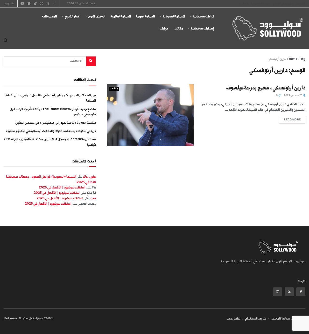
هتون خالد (89, 176)
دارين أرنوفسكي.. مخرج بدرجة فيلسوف (265, 87)
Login (8, 3)
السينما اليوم (96, 16)
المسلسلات (49, 16)
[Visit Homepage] (263, 28)
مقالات (178, 28)
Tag (303, 59)
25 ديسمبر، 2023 (293, 95)
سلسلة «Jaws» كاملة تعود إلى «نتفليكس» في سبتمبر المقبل (55, 123)
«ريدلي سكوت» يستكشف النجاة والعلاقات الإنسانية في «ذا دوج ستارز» (51, 131)
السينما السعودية (174, 16)
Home (293, 59)
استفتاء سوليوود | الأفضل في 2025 (62, 187)
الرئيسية (300, 3)
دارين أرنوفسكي (277, 59)
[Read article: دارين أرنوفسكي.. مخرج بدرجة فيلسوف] (150, 115)
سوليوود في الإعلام (283, 3)
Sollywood (11, 318)
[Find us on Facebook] (300, 291)
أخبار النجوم (72, 16)
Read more (290, 118)
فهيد (93, 198)
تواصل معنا (233, 318)
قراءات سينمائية (203, 16)
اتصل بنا (243, 3)
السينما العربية (145, 16)
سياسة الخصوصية (260, 3)
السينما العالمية (121, 16)
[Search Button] (6, 41)
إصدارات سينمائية (202, 28)
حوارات (164, 28)
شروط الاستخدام (255, 318)
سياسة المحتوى (280, 318)
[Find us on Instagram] (277, 291)
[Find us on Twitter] (289, 291)
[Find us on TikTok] (35, 3)
